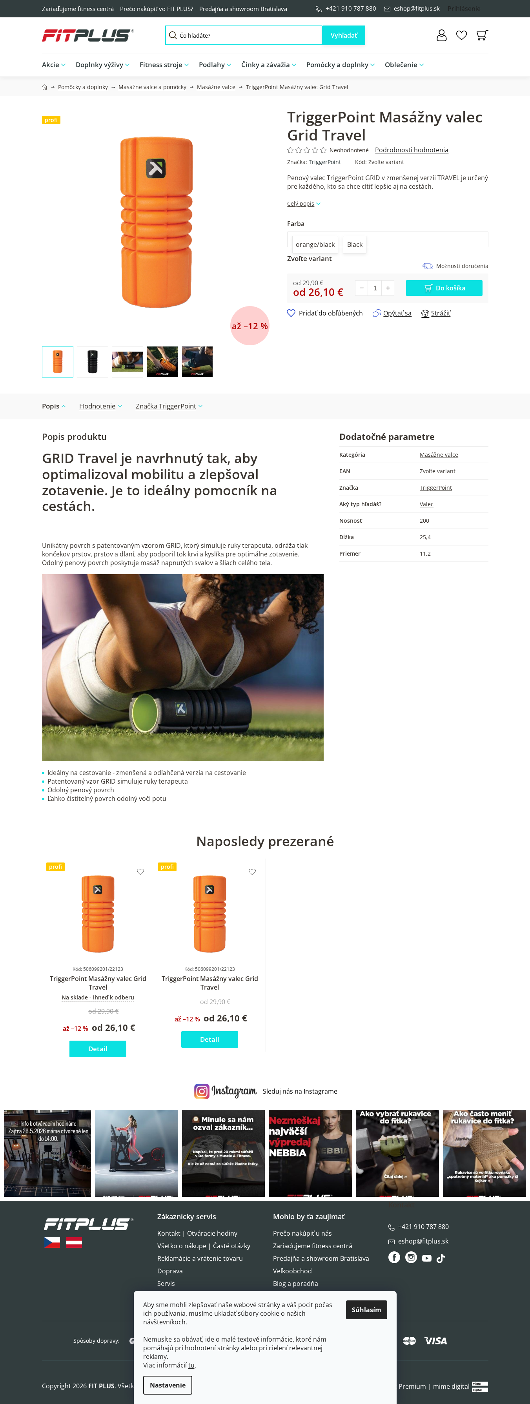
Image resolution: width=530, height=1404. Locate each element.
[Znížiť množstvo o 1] (361, 288)
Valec (426, 504)
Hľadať (343, 35)
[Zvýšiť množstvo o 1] (387, 288)
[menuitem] (56, 65)
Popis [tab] (50, 405)
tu (191, 1365)
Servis (166, 1283)
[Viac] (476, 63)
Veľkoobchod (292, 1271)
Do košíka (450, 288)
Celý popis (300, 203)
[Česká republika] (52, 1242)
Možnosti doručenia (462, 266)
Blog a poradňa (295, 1283)
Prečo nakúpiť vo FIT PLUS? (156, 9)
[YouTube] (428, 1260)
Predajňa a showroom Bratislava (243, 9)
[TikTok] (441, 1260)
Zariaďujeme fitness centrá (78, 9)
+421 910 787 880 (351, 8)
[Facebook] (394, 1257)
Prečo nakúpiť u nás (302, 1233)
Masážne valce (439, 454)
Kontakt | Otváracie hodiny (197, 1233)
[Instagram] (411, 1257)
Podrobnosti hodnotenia (411, 150)
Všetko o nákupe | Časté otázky (203, 1246)
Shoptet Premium (399, 1386)
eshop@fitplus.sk (417, 8)
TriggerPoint (325, 162)
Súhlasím (366, 1310)
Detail (97, 1048)
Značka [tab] (166, 405)
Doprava (170, 1271)
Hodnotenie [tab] (97, 405)
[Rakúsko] (74, 1242)
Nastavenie (168, 1385)
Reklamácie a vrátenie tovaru (200, 1258)
